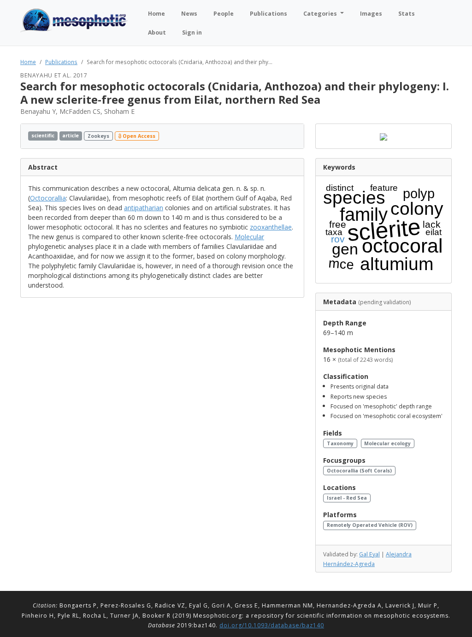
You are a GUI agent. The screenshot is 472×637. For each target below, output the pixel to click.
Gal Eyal (369, 554)
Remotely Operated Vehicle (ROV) (370, 525)
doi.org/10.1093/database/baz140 (271, 625)
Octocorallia (48, 198)
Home (28, 61)
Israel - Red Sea (347, 498)
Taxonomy (340, 443)
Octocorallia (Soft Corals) (359, 470)
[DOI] (285, 136)
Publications (61, 61)
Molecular (249, 236)
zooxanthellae (271, 227)
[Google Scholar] (293, 136)
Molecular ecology (387, 443)
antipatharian (143, 207)
